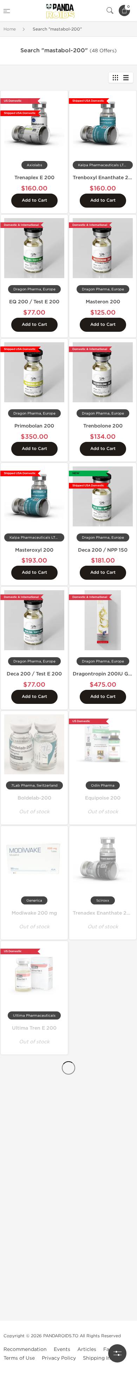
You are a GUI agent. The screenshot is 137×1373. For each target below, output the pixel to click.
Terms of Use (19, 1358)
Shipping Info (99, 1358)
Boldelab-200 (34, 798)
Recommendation (25, 1349)
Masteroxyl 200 (34, 550)
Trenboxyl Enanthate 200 (104, 178)
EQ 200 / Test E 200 (34, 302)
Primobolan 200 (34, 426)
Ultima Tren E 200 (34, 1028)
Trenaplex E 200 (34, 178)
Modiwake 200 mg (34, 913)
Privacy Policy (59, 1358)
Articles (86, 1349)
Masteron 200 (103, 302)
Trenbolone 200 (103, 426)
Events (62, 1349)
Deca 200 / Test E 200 (34, 674)
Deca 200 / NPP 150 (103, 550)
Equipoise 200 (102, 798)
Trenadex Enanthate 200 (103, 913)
